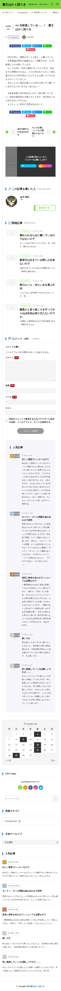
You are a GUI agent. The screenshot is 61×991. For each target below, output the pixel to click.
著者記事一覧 (44, 208)
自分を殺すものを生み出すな (23, 132)
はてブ (38, 46)
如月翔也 (25, 782)
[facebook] (30, 787)
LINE (48, 46)
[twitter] (41, 787)
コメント (9, 357)
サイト (8, 408)
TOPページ (9, 12)
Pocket (31, 49)
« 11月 (8, 760)
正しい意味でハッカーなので (35, 459)
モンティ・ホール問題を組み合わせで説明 (22, 891)
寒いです (26, 638)
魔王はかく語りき (26, 4)
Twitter (27, 46)
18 (38, 745)
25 (38, 750)
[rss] (25, 787)
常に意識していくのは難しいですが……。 (22, 962)
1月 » (53, 760)
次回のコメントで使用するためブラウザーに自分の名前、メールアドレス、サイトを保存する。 (31, 420)
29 (16, 755)
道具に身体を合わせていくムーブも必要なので (24, 914)
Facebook (16, 46)
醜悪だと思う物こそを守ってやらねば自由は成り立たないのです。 (37, 313)
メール (8, 397)
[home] (20, 787)
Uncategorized (22, 12)
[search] (55, 799)
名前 (7, 385)
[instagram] (35, 787)
